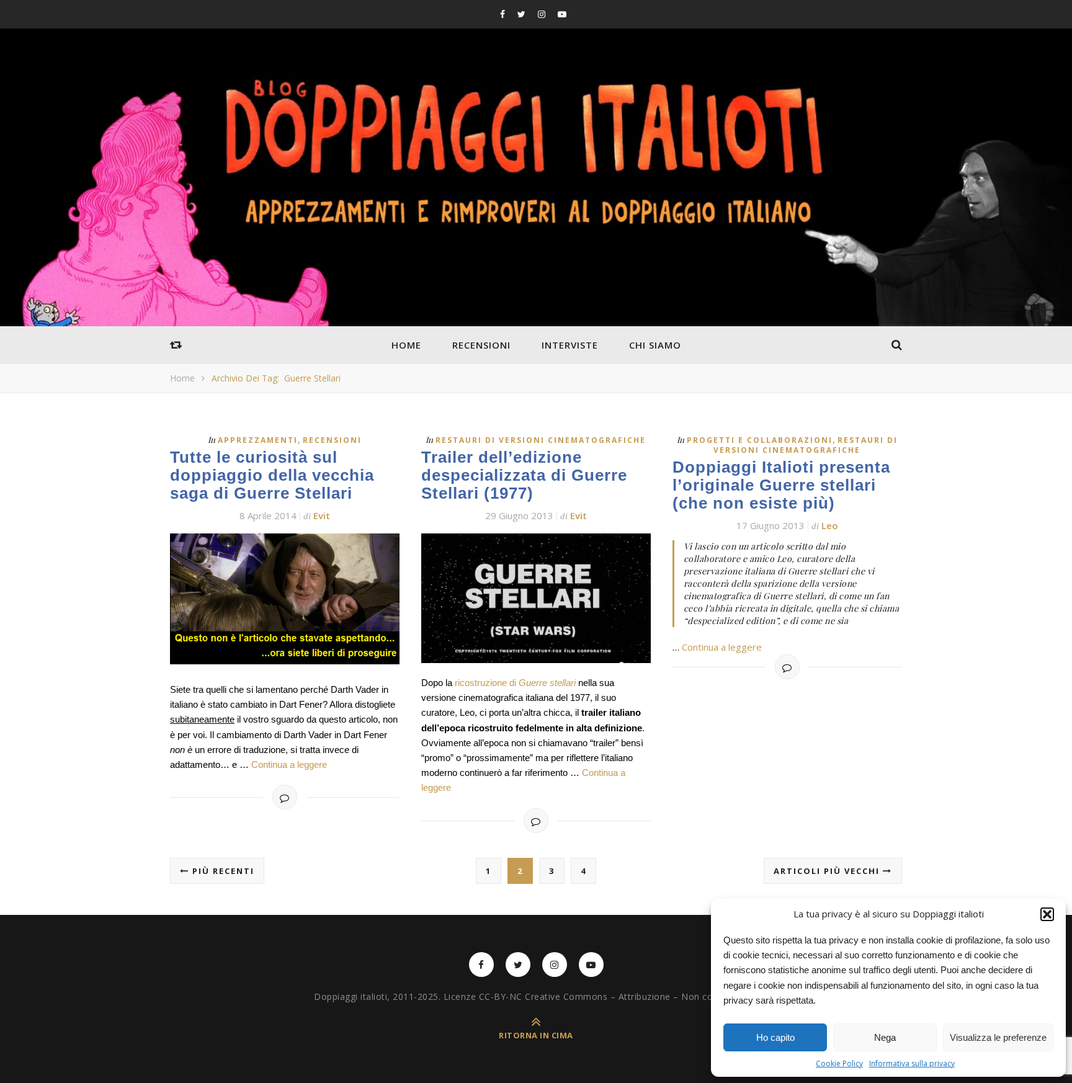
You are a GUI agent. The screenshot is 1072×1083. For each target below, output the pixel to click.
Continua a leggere (289, 764)
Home (406, 345)
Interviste (570, 345)
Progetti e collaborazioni (760, 440)
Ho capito (775, 1037)
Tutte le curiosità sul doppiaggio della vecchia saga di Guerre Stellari (272, 475)
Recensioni (481, 345)
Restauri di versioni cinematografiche (541, 440)
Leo (829, 525)
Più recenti (221, 870)
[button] (1047, 914)
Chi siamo (655, 345)
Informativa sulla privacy (912, 1063)
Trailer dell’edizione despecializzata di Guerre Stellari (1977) (524, 475)
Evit (321, 515)
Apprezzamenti (258, 440)
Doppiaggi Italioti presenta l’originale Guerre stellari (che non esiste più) (781, 485)
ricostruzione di (515, 682)
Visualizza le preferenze (998, 1037)
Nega (885, 1037)
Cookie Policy (839, 1063)
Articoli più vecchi (828, 870)
